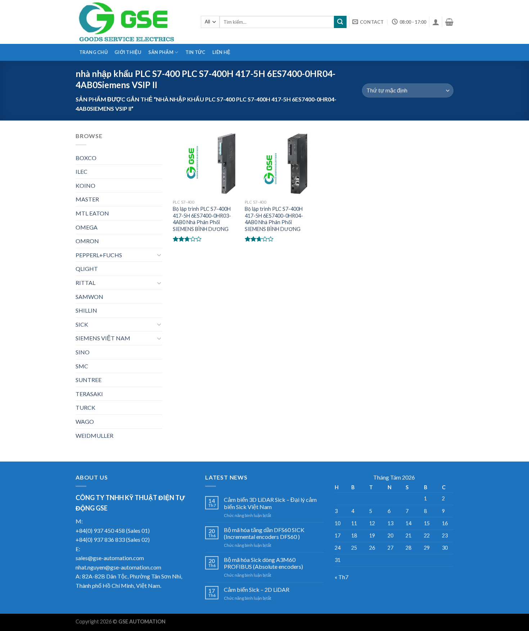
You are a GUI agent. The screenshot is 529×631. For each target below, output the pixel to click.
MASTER (87, 199)
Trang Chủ (93, 52)
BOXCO (86, 157)
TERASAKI (89, 393)
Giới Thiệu (127, 52)
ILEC (81, 171)
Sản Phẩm (160, 52)
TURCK (85, 407)
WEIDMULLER (94, 435)
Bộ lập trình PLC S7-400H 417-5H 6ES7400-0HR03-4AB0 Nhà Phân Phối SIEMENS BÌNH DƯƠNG (202, 219)
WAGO (85, 421)
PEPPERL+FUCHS (99, 254)
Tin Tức (195, 52)
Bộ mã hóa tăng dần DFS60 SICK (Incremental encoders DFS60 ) (264, 533)
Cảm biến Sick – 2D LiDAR (256, 589)
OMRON (87, 240)
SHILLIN (86, 310)
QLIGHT (87, 268)
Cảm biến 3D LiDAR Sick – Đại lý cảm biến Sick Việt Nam (270, 503)
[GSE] (133, 22)
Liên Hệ (221, 52)
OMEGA (87, 227)
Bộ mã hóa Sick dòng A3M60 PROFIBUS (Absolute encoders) (263, 563)
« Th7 (341, 576)
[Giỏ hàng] (449, 22)
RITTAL (85, 282)
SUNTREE (88, 379)
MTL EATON (92, 213)
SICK (82, 324)
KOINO (85, 185)
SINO (83, 352)
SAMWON (89, 296)
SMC (82, 366)
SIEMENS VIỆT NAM (103, 338)
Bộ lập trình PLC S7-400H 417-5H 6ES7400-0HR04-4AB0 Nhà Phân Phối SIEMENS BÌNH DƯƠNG (274, 219)
